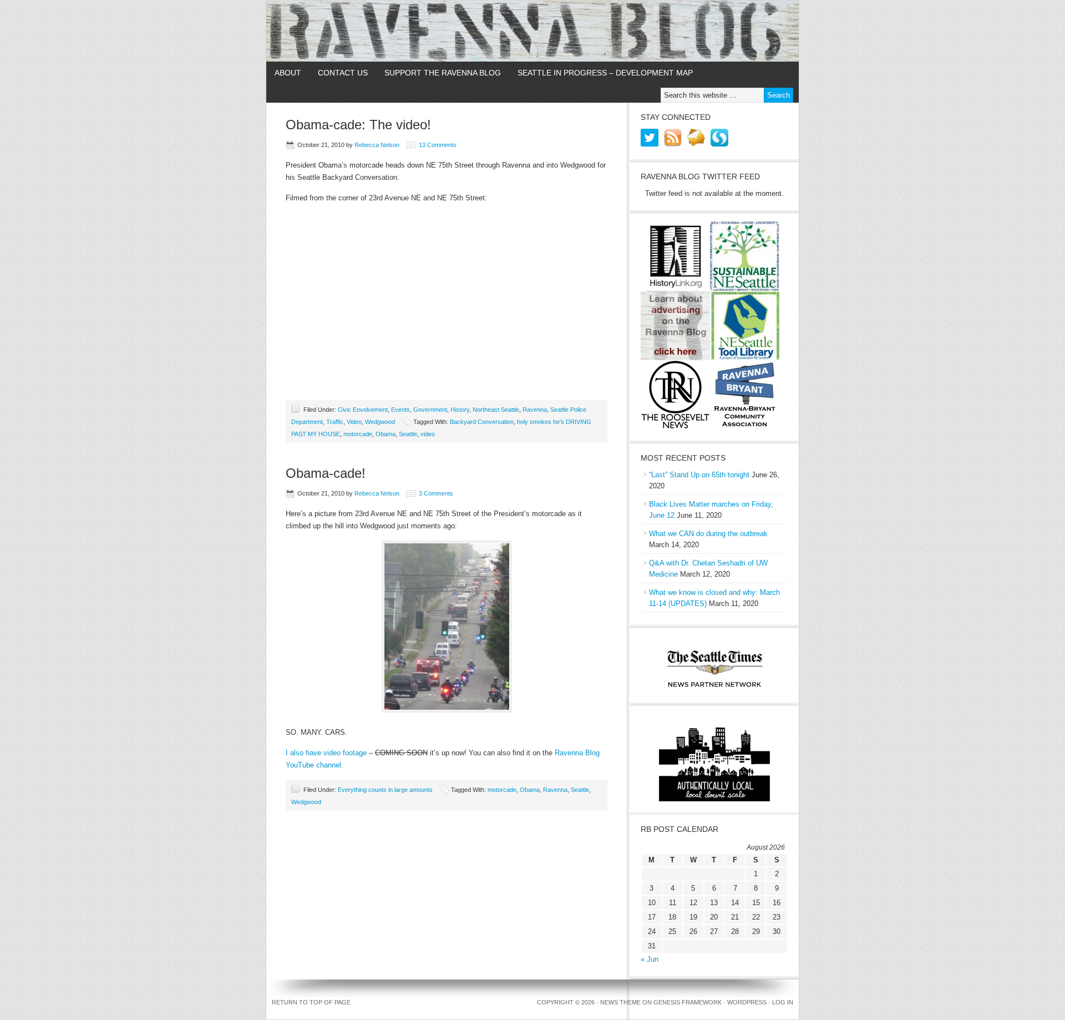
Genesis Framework (687, 1002)
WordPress (747, 1002)
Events (400, 409)
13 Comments (438, 145)
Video (354, 421)
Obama (385, 434)
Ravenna (535, 409)
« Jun (649, 959)
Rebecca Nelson (376, 145)
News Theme (620, 1002)
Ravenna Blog (532, 31)
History (459, 409)
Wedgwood (380, 421)
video (427, 434)
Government (430, 409)
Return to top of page (311, 1002)
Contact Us (343, 72)
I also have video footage (326, 753)
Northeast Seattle (496, 409)
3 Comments (436, 493)
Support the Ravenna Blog (442, 72)
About (288, 72)
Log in (782, 1002)
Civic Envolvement (363, 409)
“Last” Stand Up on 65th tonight (699, 475)
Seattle (408, 434)
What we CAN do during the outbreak (708, 533)
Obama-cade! (326, 473)
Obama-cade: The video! (358, 124)
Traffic (334, 421)
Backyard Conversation (482, 421)
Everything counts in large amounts (385, 789)
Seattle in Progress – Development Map (605, 72)
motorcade (357, 434)
